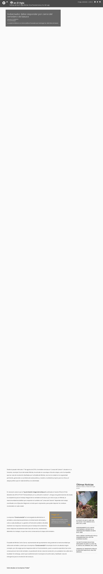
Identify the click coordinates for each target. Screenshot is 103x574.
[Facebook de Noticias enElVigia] (94, 2)
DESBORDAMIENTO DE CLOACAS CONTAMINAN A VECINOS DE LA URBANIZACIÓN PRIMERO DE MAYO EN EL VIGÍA (86, 530)
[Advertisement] (36, 464)
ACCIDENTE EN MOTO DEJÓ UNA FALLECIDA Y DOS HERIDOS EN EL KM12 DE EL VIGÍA (85, 521)
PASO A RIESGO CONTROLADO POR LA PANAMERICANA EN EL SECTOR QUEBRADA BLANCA (86, 537)
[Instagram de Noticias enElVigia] (99, 2)
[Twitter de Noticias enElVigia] (97, 2)
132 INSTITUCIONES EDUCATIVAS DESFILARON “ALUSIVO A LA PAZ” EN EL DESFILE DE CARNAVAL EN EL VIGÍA (86, 543)
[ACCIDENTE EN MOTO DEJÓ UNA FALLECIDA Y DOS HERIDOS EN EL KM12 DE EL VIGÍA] (86, 504)
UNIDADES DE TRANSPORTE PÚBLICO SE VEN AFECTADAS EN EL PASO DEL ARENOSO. (86, 550)
